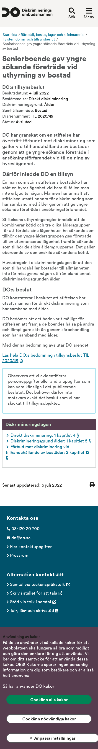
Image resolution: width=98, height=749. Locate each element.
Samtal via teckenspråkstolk (37, 584)
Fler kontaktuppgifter (31, 546)
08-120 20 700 (25, 528)
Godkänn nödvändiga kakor (49, 719)
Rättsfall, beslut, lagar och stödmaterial (52, 34)
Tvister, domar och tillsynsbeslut (29, 39)
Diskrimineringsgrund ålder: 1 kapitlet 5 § (50, 441)
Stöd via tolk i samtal (30, 601)
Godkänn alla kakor (49, 699)
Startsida (10, 34)
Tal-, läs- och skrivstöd (32, 610)
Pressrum (19, 555)
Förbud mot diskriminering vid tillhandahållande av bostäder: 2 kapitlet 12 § (48, 452)
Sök (71, 16)
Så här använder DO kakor (28, 686)
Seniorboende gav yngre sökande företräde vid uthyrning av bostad (48, 46)
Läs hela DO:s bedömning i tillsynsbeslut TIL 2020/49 (46, 357)
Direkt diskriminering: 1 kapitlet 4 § (44, 435)
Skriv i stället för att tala (33, 593)
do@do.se (21, 537)
